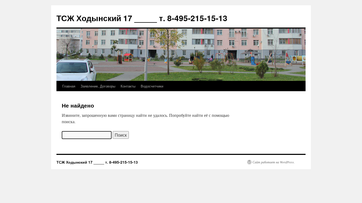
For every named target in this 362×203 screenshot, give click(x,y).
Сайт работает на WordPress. (274, 162)
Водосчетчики (152, 86)
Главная (68, 86)
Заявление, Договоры (98, 86)
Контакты (128, 86)
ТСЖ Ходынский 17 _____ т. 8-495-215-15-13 (141, 18)
